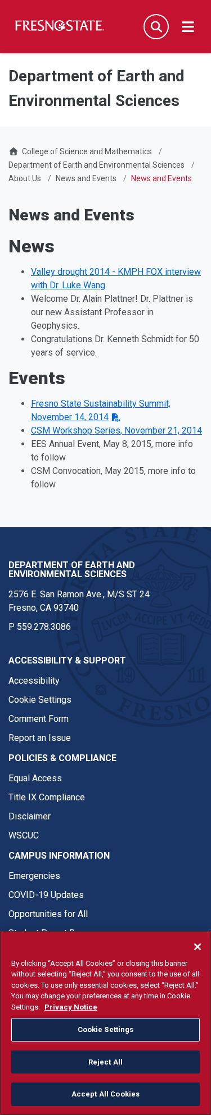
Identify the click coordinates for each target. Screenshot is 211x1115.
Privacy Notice (70, 1007)
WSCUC (23, 835)
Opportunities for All (48, 914)
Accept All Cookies (105, 1094)
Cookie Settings (39, 699)
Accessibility (34, 680)
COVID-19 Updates (46, 895)
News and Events (86, 178)
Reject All (105, 1062)
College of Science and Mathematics (87, 151)
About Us (24, 178)
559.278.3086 (44, 626)
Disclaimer (29, 816)
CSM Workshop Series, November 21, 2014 (116, 430)
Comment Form (38, 718)
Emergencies (34, 875)
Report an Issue (39, 737)
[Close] (197, 946)
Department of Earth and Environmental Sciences (96, 164)
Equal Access (35, 778)
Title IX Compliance (46, 797)
